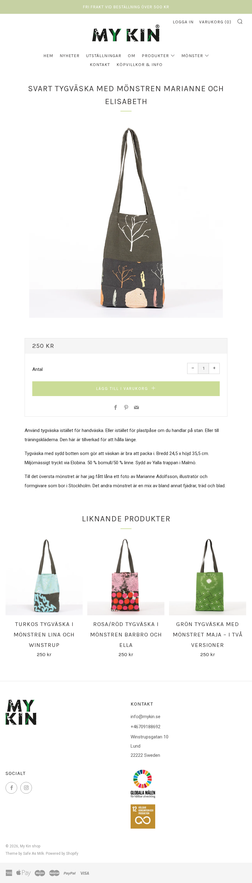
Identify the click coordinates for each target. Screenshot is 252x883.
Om (131, 55)
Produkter (155, 55)
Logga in (183, 22)
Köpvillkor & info (139, 64)
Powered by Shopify (62, 853)
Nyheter (70, 55)
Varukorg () (215, 22)
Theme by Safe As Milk (25, 853)
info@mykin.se (145, 716)
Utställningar (103, 55)
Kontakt (100, 64)
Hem (48, 55)
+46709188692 (145, 726)
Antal (37, 369)
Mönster (192, 55)
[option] (126, 221)
